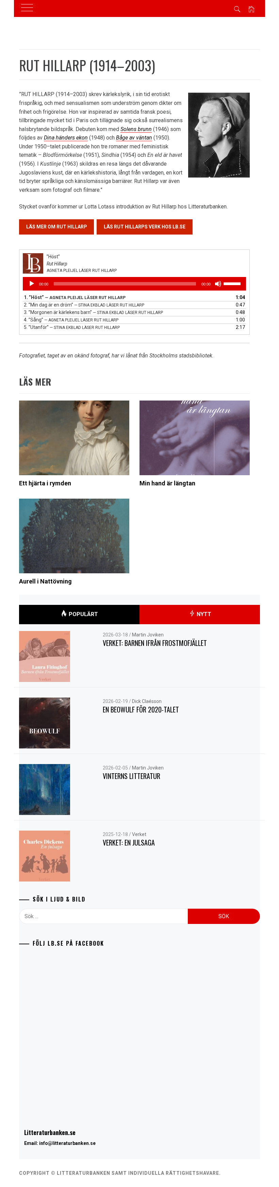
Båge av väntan (134, 137)
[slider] (233, 283)
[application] (134, 284)
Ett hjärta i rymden (45, 483)
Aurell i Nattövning (45, 581)
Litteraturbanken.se (50, 1132)
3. (93, 312)
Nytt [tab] (203, 614)
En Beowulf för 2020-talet (141, 709)
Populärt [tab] (82, 614)
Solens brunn (136, 129)
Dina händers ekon (66, 137)
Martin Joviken (148, 634)
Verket (139, 834)
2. (84, 305)
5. (72, 327)
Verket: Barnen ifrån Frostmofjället (155, 643)
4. (71, 319)
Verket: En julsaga (129, 842)
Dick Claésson (147, 701)
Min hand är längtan (167, 483)
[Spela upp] (31, 283)
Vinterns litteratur (131, 776)
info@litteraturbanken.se (67, 1143)
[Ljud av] (218, 283)
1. (75, 297)
